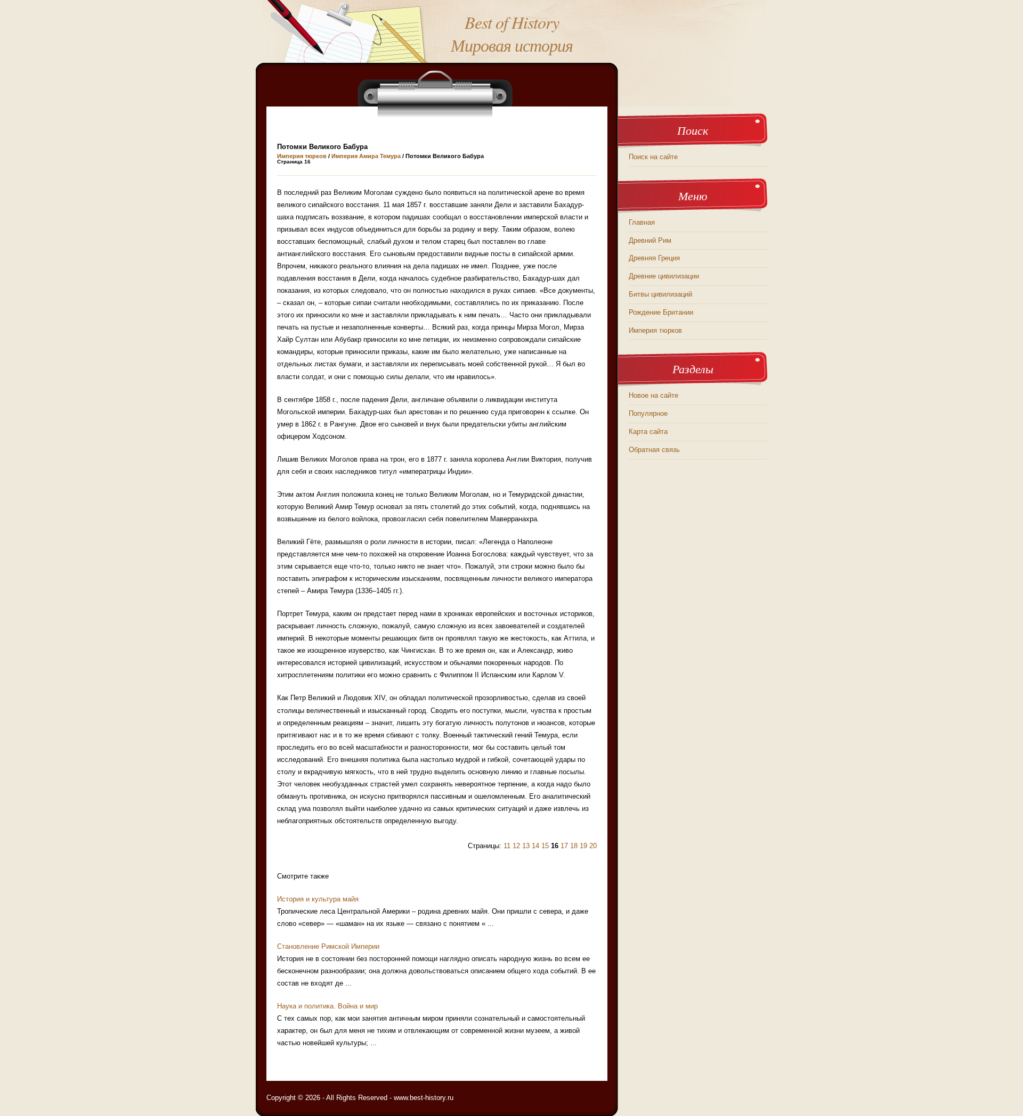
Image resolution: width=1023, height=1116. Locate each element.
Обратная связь (654, 450)
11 (507, 846)
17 (564, 846)
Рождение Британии (661, 312)
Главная (642, 222)
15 (545, 846)
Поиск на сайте (653, 157)
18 (574, 846)
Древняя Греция (654, 258)
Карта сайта (648, 432)
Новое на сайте (653, 395)
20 (593, 846)
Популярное (648, 413)
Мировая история (512, 45)
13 (526, 846)
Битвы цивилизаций (660, 294)
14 (535, 846)
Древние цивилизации (664, 276)
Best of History (512, 22)
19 (583, 846)
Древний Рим (650, 240)
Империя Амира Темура (366, 156)
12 (516, 846)
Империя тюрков (302, 156)
